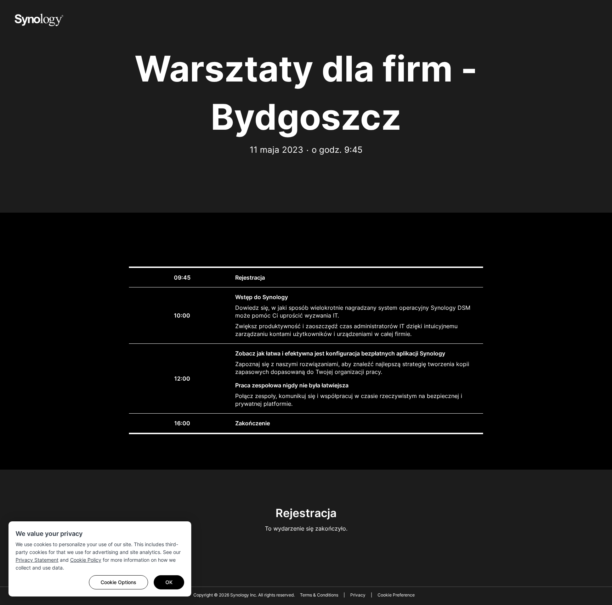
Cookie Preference (396, 595)
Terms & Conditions (319, 595)
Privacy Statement (37, 560)
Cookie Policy (85, 560)
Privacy (358, 595)
